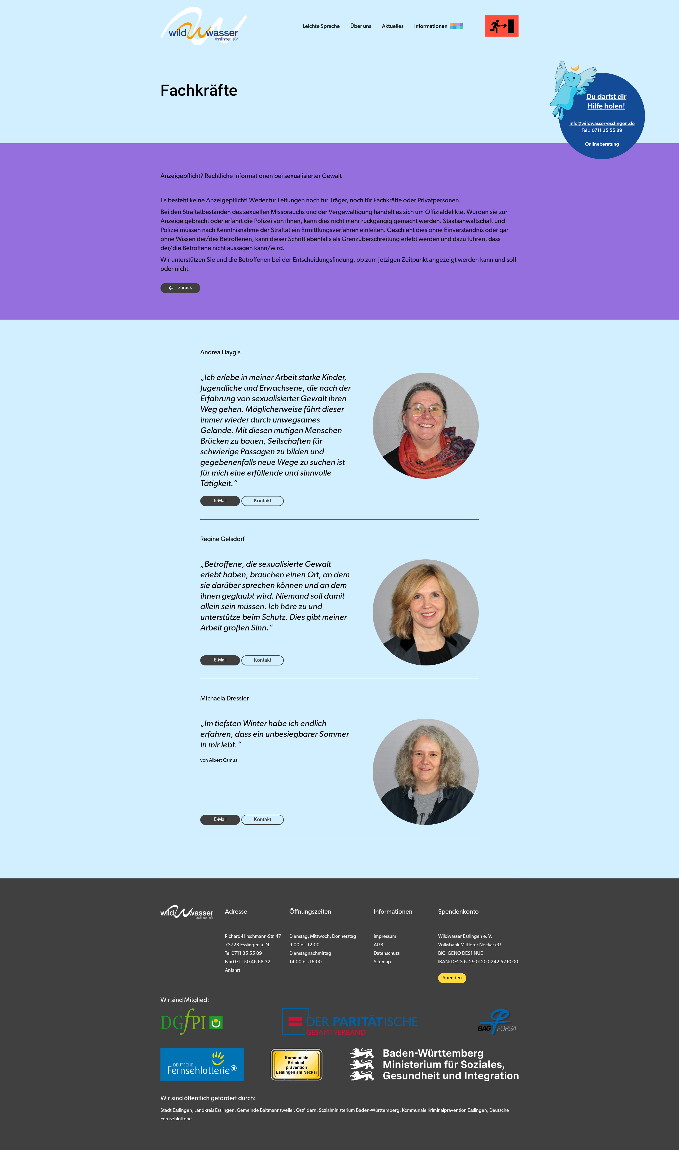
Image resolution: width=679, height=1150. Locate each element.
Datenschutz (386, 953)
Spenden (452, 978)
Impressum (385, 936)
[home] (203, 26)
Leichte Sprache (321, 26)
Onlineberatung (602, 144)
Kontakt (262, 501)
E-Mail (220, 501)
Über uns (360, 26)
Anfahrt (232, 970)
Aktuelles (393, 26)
